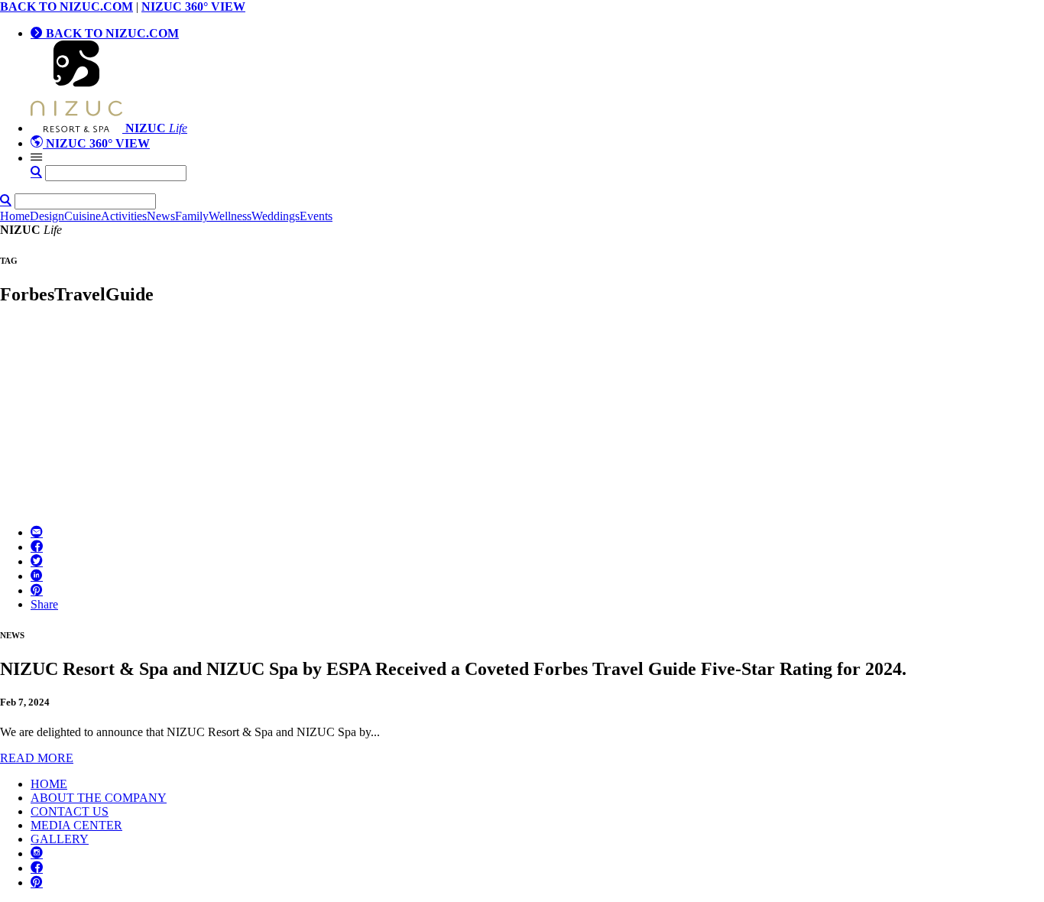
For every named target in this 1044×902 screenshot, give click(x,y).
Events (316, 215)
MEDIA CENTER (76, 825)
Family (192, 215)
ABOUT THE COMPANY (99, 797)
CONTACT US (70, 811)
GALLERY (60, 838)
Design (47, 215)
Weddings (275, 215)
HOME (49, 783)
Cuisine (82, 215)
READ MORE (36, 757)
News (161, 215)
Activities (124, 215)
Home (15, 215)
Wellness (230, 215)
